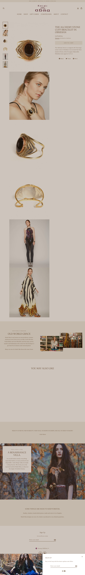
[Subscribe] (76, 566)
